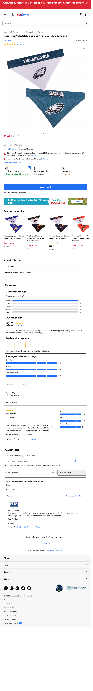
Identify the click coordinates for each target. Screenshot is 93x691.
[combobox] (45, 23)
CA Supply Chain (10, 615)
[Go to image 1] (43, 133)
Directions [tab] (10, 266)
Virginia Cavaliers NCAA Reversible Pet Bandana (59, 237)
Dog (5, 32)
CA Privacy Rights (10, 619)
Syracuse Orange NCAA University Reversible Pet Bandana (81, 238)
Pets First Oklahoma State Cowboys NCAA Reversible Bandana (35, 238)
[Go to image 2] (45, 133)
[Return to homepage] (23, 14)
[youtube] (29, 588)
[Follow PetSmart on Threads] (17, 588)
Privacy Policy (9, 608)
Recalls (6, 600)
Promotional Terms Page (54, 551)
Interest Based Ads (10, 611)
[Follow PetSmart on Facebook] (6, 588)
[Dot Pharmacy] (76, 588)
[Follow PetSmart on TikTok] (23, 588)
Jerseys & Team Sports (34, 32)
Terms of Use (8, 604)
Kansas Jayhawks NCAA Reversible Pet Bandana (14, 237)
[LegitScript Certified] (59, 588)
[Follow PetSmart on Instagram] (12, 588)
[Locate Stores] (81, 14)
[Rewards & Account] (13, 14)
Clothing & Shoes (16, 32)
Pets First (7, 41)
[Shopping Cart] (86, 14)
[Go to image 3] (47, 133)
